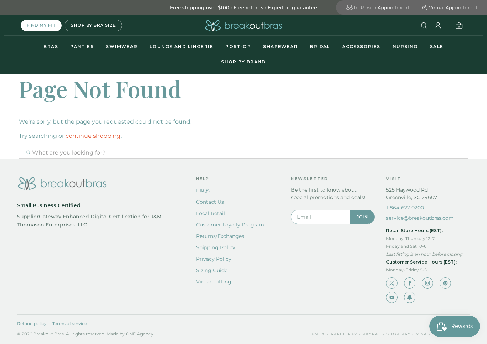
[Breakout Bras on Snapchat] (409, 297)
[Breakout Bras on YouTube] (392, 297)
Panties (82, 46)
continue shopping (93, 135)
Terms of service (69, 323)
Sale (437, 46)
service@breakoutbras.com (420, 218)
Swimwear (122, 46)
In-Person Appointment (381, 7)
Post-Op (238, 46)
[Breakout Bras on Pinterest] (445, 283)
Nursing (405, 46)
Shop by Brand (243, 61)
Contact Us (210, 202)
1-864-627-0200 (405, 207)
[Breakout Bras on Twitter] (392, 283)
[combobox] (243, 152)
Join (362, 216)
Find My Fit (41, 25)
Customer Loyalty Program (230, 224)
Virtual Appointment (453, 7)
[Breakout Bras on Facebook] (409, 283)
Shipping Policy (215, 247)
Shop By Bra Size (93, 25)
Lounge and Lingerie (181, 46)
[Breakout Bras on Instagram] (427, 283)
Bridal (320, 46)
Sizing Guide (211, 270)
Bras (50, 46)
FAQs (203, 190)
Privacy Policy (213, 259)
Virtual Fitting (213, 281)
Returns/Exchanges (220, 236)
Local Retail (210, 213)
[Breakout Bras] (243, 25)
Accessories (361, 46)
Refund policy (32, 323)
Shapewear (280, 46)
